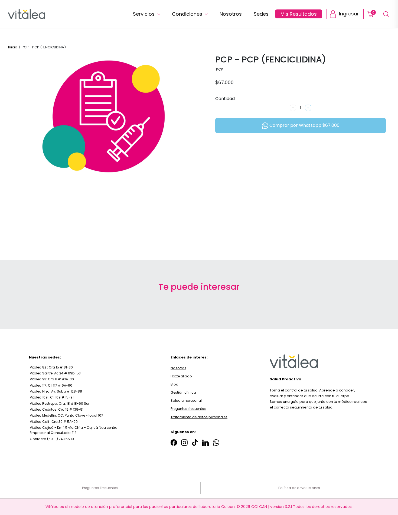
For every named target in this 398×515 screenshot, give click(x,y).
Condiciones (188, 14)
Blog (174, 384)
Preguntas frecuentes (188, 408)
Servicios (144, 14)
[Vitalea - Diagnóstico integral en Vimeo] (216, 442)
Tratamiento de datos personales (199, 417)
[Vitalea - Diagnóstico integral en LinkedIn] (205, 442)
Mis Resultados (298, 14)
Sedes (261, 14)
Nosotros (231, 14)
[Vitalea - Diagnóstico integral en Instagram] (184, 442)
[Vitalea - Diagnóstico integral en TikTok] (195, 442)
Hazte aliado (181, 376)
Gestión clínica (183, 392)
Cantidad (225, 98)
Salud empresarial (186, 400)
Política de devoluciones (299, 488)
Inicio (12, 47)
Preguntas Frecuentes (100, 488)
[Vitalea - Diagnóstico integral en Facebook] (174, 442)
